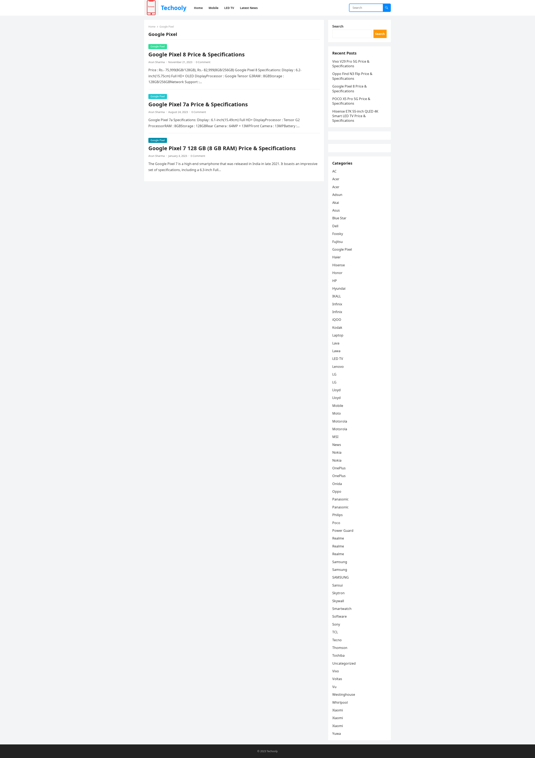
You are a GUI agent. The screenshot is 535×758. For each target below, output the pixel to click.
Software (339, 616)
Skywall (338, 601)
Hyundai (338, 288)
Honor (337, 272)
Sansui (337, 585)
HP (334, 280)
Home (151, 26)
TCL (335, 632)
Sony (336, 624)
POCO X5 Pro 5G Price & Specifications (351, 101)
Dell (335, 226)
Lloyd (336, 390)
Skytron (338, 593)
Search (338, 26)
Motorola (339, 421)
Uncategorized (344, 663)
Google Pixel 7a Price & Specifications (198, 104)
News (336, 444)
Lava (335, 343)
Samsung (339, 562)
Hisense (338, 265)
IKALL (336, 296)
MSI (335, 436)
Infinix (337, 304)
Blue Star (339, 218)
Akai (335, 202)
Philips (337, 515)
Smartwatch (342, 608)
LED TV (337, 358)
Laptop (337, 335)
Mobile (337, 405)
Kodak (337, 327)
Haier (336, 257)
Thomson (339, 647)
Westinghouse (343, 694)
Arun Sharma (156, 62)
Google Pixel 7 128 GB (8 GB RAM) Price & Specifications (222, 148)
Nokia (336, 452)
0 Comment (203, 62)
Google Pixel (157, 46)
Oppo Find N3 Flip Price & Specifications (352, 76)
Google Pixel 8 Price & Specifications (196, 54)
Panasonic (340, 499)
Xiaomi (337, 710)
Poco (336, 523)
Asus (336, 210)
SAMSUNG (340, 577)
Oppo (336, 491)
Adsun (337, 194)
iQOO (336, 319)
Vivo (335, 671)
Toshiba (338, 655)
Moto (336, 413)
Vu (334, 686)
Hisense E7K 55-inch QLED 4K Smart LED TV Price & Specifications (355, 116)
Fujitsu (337, 241)
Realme (338, 538)
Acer (335, 179)
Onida (337, 483)
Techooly (173, 8)
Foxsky (337, 233)
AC (334, 171)
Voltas (337, 679)
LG (334, 374)
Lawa (336, 351)
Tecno (337, 640)
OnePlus (339, 468)
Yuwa (336, 733)
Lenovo (338, 366)
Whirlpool (340, 702)
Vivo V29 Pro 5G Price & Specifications (350, 63)
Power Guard (342, 530)
